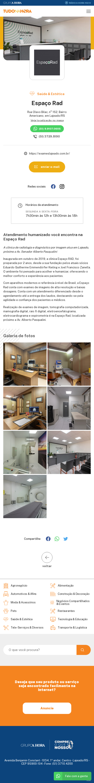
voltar (47, 566)
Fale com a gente (76, 776)
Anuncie (47, 708)
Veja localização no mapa (47, 120)
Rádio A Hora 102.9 (80, 3)
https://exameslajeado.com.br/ (49, 153)
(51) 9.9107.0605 (50, 128)
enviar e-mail (50, 166)
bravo (89, 780)
